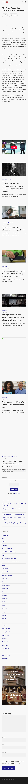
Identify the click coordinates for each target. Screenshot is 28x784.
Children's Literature (7, 548)
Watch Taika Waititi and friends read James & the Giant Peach (12, 464)
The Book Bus (5, 642)
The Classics (5, 645)
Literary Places (5, 592)
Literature (4, 595)
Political (4, 615)
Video (9, 179)
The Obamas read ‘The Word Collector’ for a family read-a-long (14, 404)
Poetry (6, 179)
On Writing (4, 608)
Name (4, 737)
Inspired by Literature (7, 575)
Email (3, 744)
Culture (3, 555)
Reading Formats (6, 632)
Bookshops (4, 545)
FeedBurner (17, 493)
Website (4, 752)
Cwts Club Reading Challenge (9, 558)
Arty (3, 538)
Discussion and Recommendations (10, 562)
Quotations (4, 625)
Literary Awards (6, 585)
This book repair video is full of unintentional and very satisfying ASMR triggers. (13, 273)
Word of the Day (6, 655)
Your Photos (5, 658)
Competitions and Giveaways (9, 552)
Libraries (4, 582)
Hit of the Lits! (5, 572)
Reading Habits (5, 635)
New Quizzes (5, 598)
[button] (25, 2)
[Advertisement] (14, 123)
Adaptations (5, 222)
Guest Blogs (5, 568)
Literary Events (5, 588)
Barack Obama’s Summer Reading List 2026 (13, 514)
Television (4, 638)
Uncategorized (5, 648)
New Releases (5, 602)
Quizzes (4, 622)
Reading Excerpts (6, 628)
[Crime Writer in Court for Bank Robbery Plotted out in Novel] (14, 676)
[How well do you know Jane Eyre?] (14, 695)
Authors (4, 542)
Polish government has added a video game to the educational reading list (13, 317)
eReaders (4, 565)
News (3, 179)
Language (4, 578)
